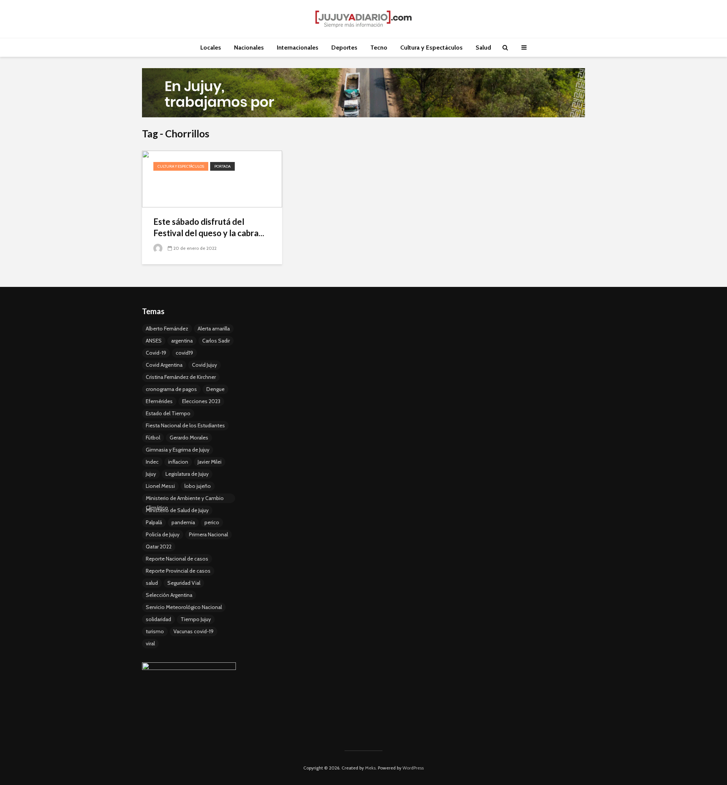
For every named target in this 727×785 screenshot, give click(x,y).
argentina (182, 340)
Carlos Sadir (216, 340)
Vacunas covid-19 (193, 631)
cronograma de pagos (171, 389)
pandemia (183, 522)
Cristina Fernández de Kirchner (181, 377)
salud (152, 582)
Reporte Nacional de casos (177, 558)
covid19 (184, 352)
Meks (370, 768)
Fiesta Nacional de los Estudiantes (185, 425)
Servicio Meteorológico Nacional (184, 607)
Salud (483, 47)
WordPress (413, 768)
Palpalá (154, 522)
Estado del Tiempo (168, 413)
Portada (222, 166)
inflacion (178, 461)
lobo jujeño (197, 486)
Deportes (344, 47)
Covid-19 (156, 352)
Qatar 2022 (159, 546)
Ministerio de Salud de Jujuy (177, 510)
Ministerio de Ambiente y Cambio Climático (185, 499)
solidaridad (158, 619)
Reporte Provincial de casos (178, 570)
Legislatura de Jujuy (187, 473)
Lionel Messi (160, 486)
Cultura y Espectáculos (431, 47)
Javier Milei (210, 461)
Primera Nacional (208, 534)
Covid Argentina (164, 364)
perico (211, 522)
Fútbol (153, 437)
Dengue (215, 389)
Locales (210, 47)
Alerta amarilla (214, 328)
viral (150, 643)
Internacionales (297, 47)
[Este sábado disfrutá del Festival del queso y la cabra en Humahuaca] (212, 178)
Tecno (378, 47)
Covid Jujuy (204, 364)
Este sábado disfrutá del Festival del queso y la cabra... (208, 227)
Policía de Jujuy (162, 534)
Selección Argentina (169, 595)
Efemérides (159, 401)
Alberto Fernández (167, 328)
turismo (155, 631)
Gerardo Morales (189, 437)
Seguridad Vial (183, 582)
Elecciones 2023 (201, 401)
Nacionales (249, 47)
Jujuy (151, 473)
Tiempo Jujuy (196, 619)
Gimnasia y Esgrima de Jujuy (177, 449)
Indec (152, 461)
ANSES (154, 340)
